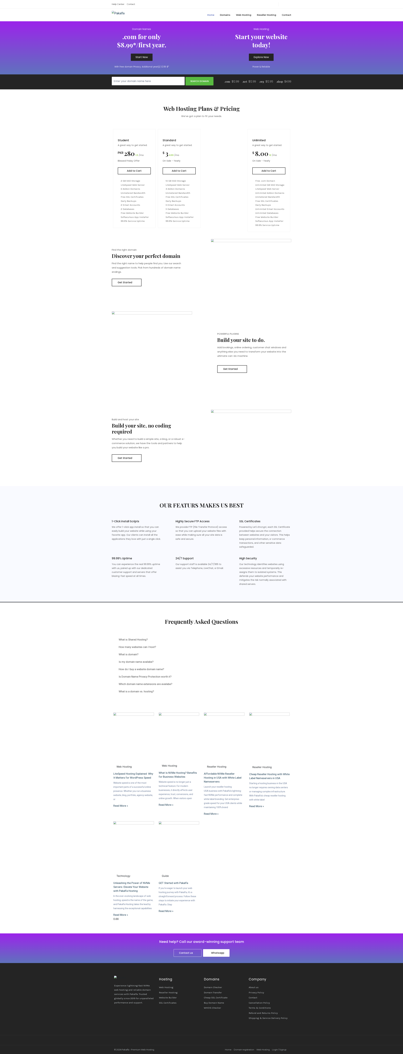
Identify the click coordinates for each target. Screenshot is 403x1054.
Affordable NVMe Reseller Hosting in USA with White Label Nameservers (222, 777)
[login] (282, 4)
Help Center (118, 4)
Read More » (120, 805)
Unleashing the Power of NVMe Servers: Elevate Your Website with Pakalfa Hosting (131, 886)
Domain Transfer (213, 992)
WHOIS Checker (212, 1007)
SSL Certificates (167, 1002)
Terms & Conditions (260, 1007)
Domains (225, 15)
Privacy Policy (256, 992)
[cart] (290, 4)
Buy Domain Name (214, 1002)
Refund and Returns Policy (263, 1013)
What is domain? (128, 654)
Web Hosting (243, 15)
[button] (201, 639)
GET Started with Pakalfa (173, 883)
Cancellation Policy (259, 1002)
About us (253, 987)
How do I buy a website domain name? (141, 669)
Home (210, 15)
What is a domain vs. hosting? (136, 691)
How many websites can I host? (137, 647)
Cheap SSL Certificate (215, 997)
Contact (131, 4)
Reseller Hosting (266, 15)
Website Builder (168, 997)
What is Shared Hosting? (133, 639)
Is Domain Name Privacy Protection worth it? (145, 676)
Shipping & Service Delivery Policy (268, 1018)
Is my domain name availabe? (136, 661)
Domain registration (244, 1049)
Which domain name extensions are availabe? (145, 684)
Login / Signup (279, 1049)
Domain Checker (213, 987)
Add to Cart (134, 170)
